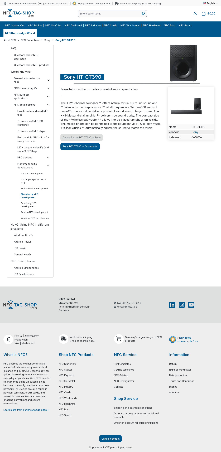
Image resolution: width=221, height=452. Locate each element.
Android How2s (22, 241)
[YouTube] (190, 305)
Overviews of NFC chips (31, 131)
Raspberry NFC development (28, 205)
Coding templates (124, 369)
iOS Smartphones (24, 274)
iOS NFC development (32, 173)
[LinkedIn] (173, 305)
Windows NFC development (35, 218)
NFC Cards (65, 392)
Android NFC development (34, 188)
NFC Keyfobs (66, 375)
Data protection (178, 375)
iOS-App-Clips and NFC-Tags (33, 181)
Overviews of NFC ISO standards (30, 123)
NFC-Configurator (124, 381)
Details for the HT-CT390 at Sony (82, 137)
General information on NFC (27, 80)
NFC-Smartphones (23, 261)
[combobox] (108, 13)
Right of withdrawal (180, 369)
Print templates (122, 363)
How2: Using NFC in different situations (30, 226)
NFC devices (24, 157)
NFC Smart (65, 415)
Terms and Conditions (181, 381)
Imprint (173, 386)
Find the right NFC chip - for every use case (33, 139)
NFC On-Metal (67, 381)
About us (174, 392)
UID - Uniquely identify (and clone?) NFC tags (33, 149)
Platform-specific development (27, 165)
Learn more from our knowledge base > (26, 409)
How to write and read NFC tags (32, 113)
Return (173, 363)
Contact (118, 386)
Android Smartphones (26, 267)
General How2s (22, 254)
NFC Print (64, 409)
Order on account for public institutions (136, 422)
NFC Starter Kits (67, 363)
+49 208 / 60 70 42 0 (128, 303)
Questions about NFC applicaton (26, 57)
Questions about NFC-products (31, 65)
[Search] (143, 13)
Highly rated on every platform (94, 3)
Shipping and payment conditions (133, 407)
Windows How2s (23, 235)
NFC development (24, 104)
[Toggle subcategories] (48, 80)
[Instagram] (181, 305)
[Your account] (195, 13)
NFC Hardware (67, 403)
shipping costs (124, 447)
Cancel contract (110, 438)
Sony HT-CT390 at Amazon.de (80, 146)
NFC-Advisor (121, 375)
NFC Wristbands (68, 398)
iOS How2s (20, 248)
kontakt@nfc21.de (126, 306)
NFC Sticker (65, 369)
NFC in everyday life (25, 88)
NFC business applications (22, 96)
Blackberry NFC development (29, 196)
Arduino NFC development (34, 212)
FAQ (13, 48)
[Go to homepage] (18, 13)
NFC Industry (66, 386)
